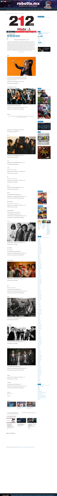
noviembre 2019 (40, 341)
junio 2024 (39, 271)
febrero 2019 (39, 352)
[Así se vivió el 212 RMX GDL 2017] (11, 404)
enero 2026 (39, 247)
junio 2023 (39, 286)
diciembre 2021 (39, 309)
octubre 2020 (39, 327)
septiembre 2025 (40, 252)
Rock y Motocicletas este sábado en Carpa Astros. (29, 412)
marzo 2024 (39, 275)
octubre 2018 (39, 357)
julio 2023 (39, 285)
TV (26, 9)
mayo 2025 (39, 257)
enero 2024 (39, 277)
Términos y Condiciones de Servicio (42, 392)
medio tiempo (39, 39)
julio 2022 (39, 300)
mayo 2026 (39, 242)
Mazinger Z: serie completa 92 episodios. (44, 224)
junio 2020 (39, 332)
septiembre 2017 (40, 374)
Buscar (40, 42)
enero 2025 (39, 262)
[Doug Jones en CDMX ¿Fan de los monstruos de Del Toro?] (32, 418)
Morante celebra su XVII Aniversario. (21, 425)
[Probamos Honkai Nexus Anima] (44, 100)
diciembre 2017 (39, 370)
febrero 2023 (39, 291)
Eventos (17, 9)
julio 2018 (39, 361)
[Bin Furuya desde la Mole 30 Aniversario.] (44, 115)
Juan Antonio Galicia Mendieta (16, 37)
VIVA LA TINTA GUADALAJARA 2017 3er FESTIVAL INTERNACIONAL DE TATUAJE (12, 413)
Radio (35, 9)
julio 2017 (39, 376)
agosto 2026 (39, 238)
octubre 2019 (39, 342)
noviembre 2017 (40, 371)
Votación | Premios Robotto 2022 (42, 396)
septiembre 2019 (40, 343)
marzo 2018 (39, 366)
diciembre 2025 (39, 248)
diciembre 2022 (39, 294)
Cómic (29, 9)
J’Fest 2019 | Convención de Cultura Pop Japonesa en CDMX (10, 426)
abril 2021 (39, 319)
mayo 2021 (39, 318)
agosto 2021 (39, 314)
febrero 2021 (39, 322)
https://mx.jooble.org (45, 33)
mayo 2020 (39, 333)
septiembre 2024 (40, 267)
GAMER (24, 9)
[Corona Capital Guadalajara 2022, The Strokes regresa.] (21, 404)
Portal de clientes (40, 391)
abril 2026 (39, 243)
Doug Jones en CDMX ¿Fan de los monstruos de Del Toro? (32, 426)
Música (21, 9)
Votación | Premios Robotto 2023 (42, 397)
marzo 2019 (39, 351)
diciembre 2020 (39, 324)
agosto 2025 (39, 253)
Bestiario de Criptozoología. (44, 159)
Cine (14, 9)
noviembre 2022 (40, 295)
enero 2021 (39, 323)
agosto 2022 (39, 299)
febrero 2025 (39, 261)
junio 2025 (39, 256)
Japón (32, 9)
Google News (42, 9)
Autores (39, 387)
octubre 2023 (39, 281)
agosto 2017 (39, 375)
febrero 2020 (39, 337)
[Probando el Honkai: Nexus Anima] (44, 107)
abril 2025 (39, 258)
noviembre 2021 (40, 310)
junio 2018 (39, 362)
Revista (38, 9)
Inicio (8, 9)
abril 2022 (39, 304)
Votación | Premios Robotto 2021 (42, 395)
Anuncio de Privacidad (40, 386)
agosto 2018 (39, 360)
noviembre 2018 (40, 356)
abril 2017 (39, 380)
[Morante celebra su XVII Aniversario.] (21, 418)
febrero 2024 (39, 276)
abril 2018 (39, 365)
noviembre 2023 (40, 280)
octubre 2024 (39, 266)
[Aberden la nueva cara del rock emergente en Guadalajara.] (31, 404)
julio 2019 (39, 346)
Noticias (11, 9)
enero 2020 (39, 338)
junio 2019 (39, 347)
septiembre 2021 (40, 313)
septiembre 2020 (40, 328)
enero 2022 (39, 308)
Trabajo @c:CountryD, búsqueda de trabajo (41, 44)
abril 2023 (39, 289)
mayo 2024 (39, 272)
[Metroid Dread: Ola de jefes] (44, 126)
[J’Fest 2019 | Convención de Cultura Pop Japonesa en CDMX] (11, 418)
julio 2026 (39, 239)
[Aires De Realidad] (44, 93)
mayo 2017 (39, 379)
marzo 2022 (39, 305)
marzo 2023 (39, 290)
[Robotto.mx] (28, 0)
